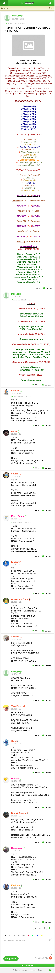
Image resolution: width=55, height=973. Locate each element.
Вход (40, 970)
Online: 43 (16, 970)
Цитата (49, 288)
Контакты (32, 970)
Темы (51, 8)
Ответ (38, 288)
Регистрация (27, 3)
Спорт (24, 970)
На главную (27, 965)
